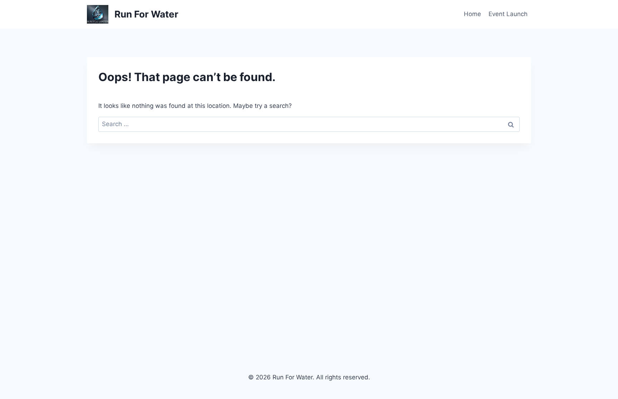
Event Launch (508, 14)
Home (472, 14)
